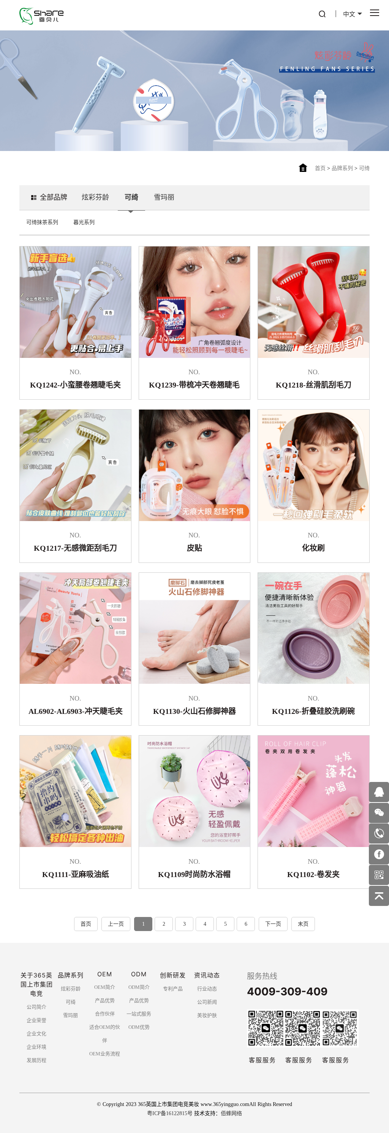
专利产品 (173, 989)
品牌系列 (342, 168)
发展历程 (36, 1060)
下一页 (273, 924)
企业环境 (36, 1047)
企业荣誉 (36, 1020)
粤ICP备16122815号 (170, 1113)
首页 (320, 168)
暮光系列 (84, 222)
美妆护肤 (207, 1015)
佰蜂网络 (231, 1113)
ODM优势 (139, 1027)
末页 (303, 924)
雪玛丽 (164, 197)
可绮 (364, 168)
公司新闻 (207, 1002)
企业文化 (36, 1033)
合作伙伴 (105, 1014)
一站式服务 (139, 1014)
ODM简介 (139, 987)
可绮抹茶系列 (42, 222)
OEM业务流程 (104, 1054)
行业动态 (207, 989)
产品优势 (105, 1000)
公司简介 (36, 1007)
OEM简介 (104, 987)
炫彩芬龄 (95, 197)
